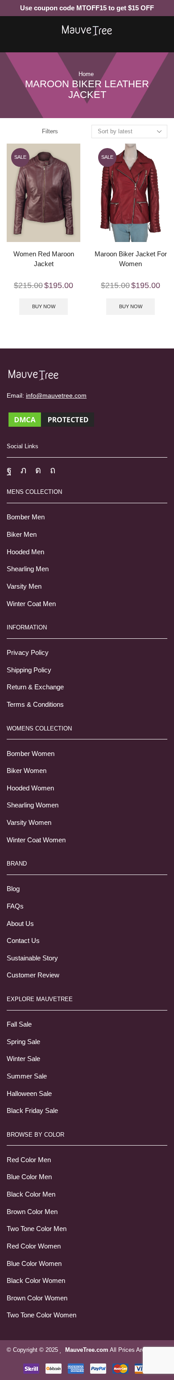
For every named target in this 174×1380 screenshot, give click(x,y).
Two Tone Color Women (41, 1315)
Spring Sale (23, 1041)
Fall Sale (19, 1024)
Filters (50, 131)
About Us (20, 923)
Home (86, 74)
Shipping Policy (29, 670)
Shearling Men (28, 569)
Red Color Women (34, 1246)
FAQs (15, 906)
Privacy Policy (28, 652)
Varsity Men (24, 586)
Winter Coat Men (31, 603)
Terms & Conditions (35, 704)
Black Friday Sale (32, 1110)
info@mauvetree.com (56, 395)
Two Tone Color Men (36, 1228)
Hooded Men (25, 552)
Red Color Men (29, 1159)
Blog (13, 888)
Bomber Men (26, 517)
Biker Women (26, 770)
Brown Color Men (32, 1211)
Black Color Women (36, 1280)
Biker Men (22, 534)
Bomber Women (30, 753)
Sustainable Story (32, 958)
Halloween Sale (29, 1093)
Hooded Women (30, 788)
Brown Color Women (37, 1298)
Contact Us (23, 940)
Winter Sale (23, 1058)
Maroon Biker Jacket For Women (131, 259)
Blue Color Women (34, 1263)
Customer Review (33, 975)
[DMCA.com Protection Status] (51, 419)
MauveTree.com (86, 1349)
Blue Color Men (29, 1176)
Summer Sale (27, 1076)
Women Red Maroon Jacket (43, 259)
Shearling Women (32, 805)
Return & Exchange (35, 687)
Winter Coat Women (36, 840)
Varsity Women (29, 822)
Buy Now (43, 306)
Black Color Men (31, 1194)
